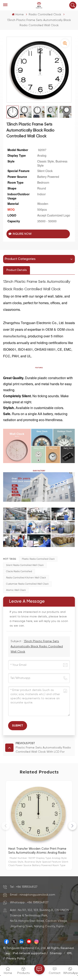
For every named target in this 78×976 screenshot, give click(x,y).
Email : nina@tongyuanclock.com (32, 894)
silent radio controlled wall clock (25, 565)
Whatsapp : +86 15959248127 (29, 902)
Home (19, 14)
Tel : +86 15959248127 (23, 886)
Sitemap (56, 953)
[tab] (16, 270)
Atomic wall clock (16, 590)
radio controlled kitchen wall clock (26, 578)
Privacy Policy (15, 958)
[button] (72, 826)
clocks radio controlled (19, 571)
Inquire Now (22, 233)
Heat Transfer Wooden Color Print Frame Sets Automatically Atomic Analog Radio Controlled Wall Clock (37, 851)
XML (69, 953)
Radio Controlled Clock (45, 14)
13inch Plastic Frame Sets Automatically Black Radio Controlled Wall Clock (37, 646)
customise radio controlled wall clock (27, 584)
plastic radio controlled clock (38, 559)
